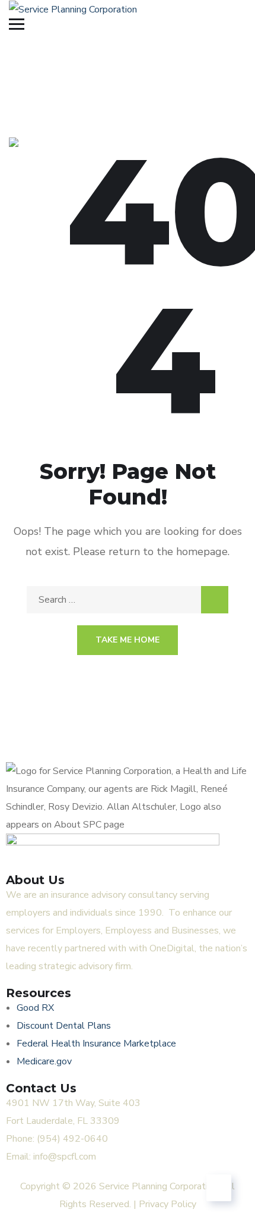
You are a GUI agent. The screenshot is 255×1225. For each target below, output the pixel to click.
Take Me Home (127, 640)
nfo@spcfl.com (65, 1156)
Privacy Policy (167, 1204)
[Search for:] (127, 599)
